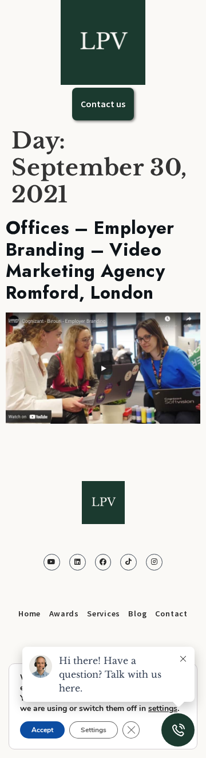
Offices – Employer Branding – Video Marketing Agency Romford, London (90, 260)
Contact (171, 613)
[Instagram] (154, 562)
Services (103, 613)
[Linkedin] (77, 562)
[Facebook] (103, 562)
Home (29, 613)
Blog (137, 613)
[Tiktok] (128, 562)
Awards (64, 613)
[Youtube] (51, 562)
